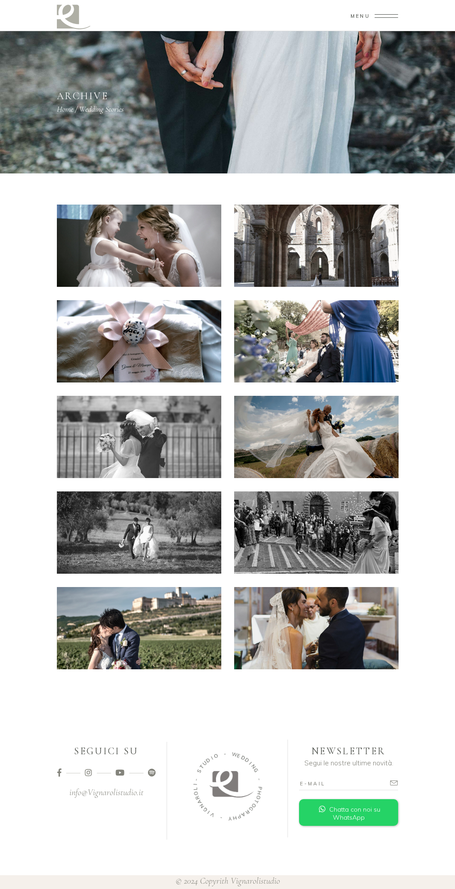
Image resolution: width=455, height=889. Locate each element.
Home (65, 109)
